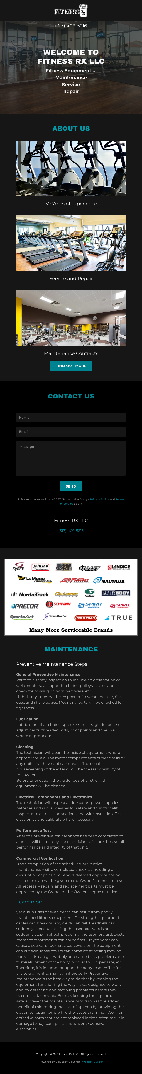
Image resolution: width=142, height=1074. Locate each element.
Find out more (71, 366)
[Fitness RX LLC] (71, 10)
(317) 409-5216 (71, 25)
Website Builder (92, 1061)
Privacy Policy (99, 499)
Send (71, 486)
